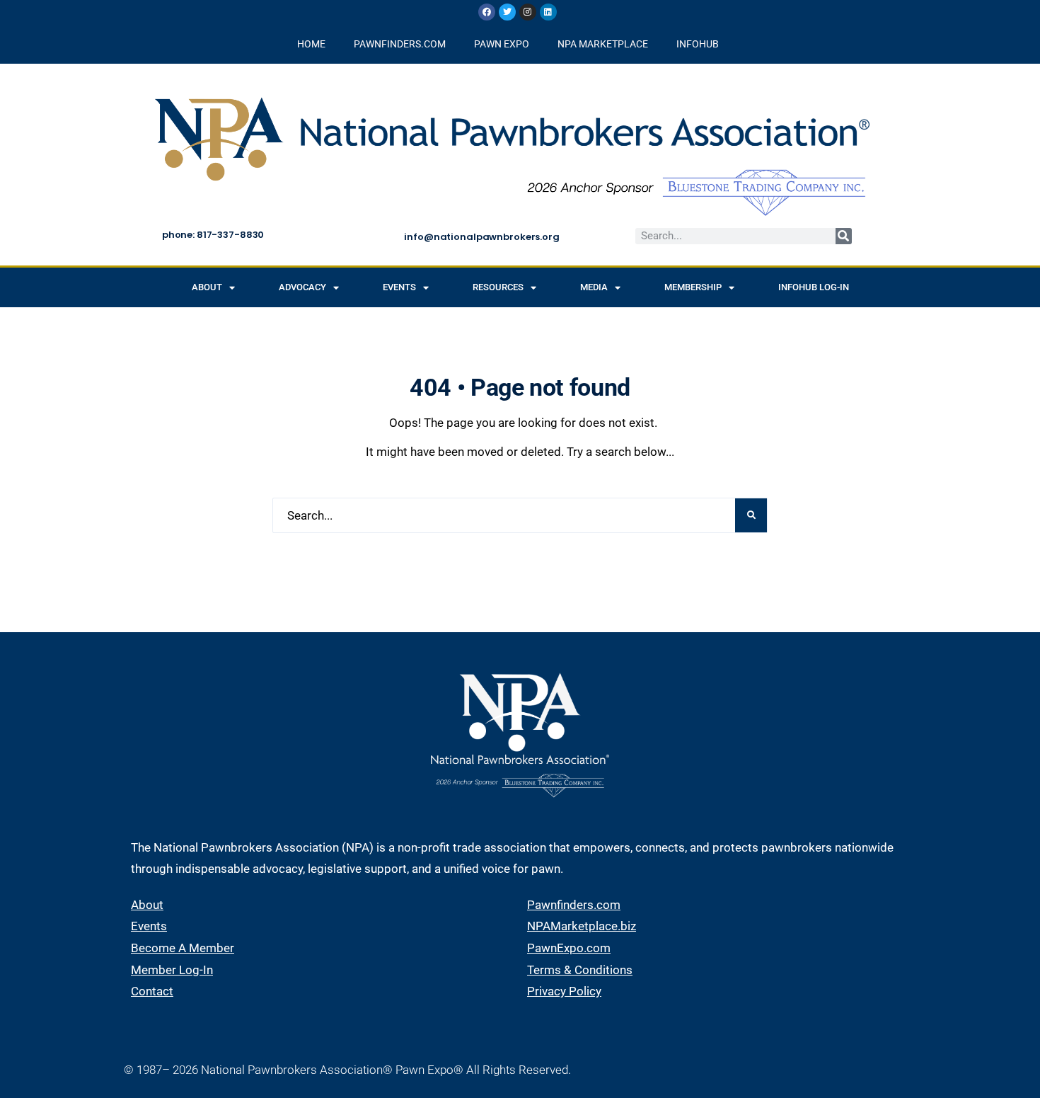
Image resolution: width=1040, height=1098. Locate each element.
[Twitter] (507, 12)
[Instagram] (527, 12)
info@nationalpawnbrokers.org (481, 237)
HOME (311, 44)
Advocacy (302, 287)
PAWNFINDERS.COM (400, 44)
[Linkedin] (548, 12)
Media (594, 287)
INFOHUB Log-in (813, 287)
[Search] (844, 236)
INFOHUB (697, 44)
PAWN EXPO (501, 44)
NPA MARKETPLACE (602, 44)
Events (399, 287)
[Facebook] (486, 12)
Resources (498, 287)
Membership (693, 287)
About (207, 287)
